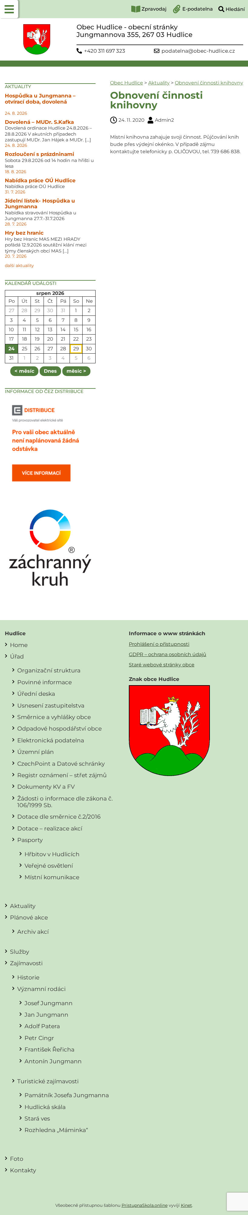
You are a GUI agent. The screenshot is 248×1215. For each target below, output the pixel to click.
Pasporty (30, 840)
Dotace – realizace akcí (49, 828)
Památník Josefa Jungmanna (66, 1095)
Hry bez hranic (24, 233)
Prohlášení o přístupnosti (159, 644)
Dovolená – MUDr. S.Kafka (39, 122)
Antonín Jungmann (53, 1061)
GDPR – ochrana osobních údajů (167, 654)
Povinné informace (44, 682)
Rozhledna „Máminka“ (56, 1130)
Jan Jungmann (46, 1014)
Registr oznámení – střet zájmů (62, 775)
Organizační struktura (48, 670)
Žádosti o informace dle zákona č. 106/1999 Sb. (65, 802)
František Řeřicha (49, 1049)
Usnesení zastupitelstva (50, 705)
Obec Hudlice (126, 83)
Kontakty (23, 1170)
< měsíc (24, 371)
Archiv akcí (33, 931)
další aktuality (19, 265)
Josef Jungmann (48, 1003)
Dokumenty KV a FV (46, 786)
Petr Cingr (39, 1038)
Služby (19, 951)
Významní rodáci (41, 988)
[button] (9, 9)
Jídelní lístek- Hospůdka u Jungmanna (40, 204)
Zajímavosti (26, 963)
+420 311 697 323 (104, 51)
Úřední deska (36, 693)
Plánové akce (29, 917)
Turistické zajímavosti (48, 1081)
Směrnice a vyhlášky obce (54, 717)
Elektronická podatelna (50, 740)
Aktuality (159, 83)
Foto (16, 1158)
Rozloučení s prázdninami (39, 154)
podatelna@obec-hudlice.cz (198, 51)
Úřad (17, 656)
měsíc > (76, 371)
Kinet (186, 1205)
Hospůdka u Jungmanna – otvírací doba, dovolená (40, 99)
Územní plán (35, 751)
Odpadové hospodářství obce (59, 728)
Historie (28, 977)
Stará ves (37, 1118)
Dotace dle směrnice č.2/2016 (59, 816)
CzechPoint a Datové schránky (61, 763)
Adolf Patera (42, 1026)
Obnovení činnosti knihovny (209, 83)
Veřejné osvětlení (48, 865)
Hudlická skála (45, 1107)
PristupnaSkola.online (145, 1205)
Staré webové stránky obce (161, 665)
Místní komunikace (51, 877)
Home (19, 645)
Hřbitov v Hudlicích (52, 854)
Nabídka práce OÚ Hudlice (40, 180)
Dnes (50, 371)
